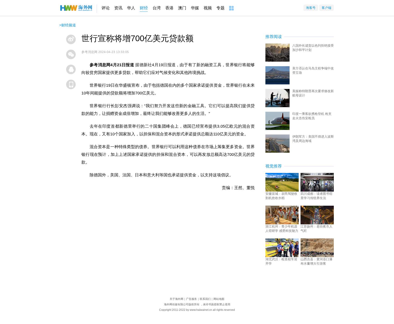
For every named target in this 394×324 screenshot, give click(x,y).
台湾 (157, 8)
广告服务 (191, 299)
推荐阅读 (273, 37)
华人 (131, 8)
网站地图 (218, 299)
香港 (169, 8)
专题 (220, 8)
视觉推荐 (273, 166)
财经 (144, 8)
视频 (208, 8)
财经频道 (68, 25)
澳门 (182, 8)
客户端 (326, 8)
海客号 (311, 8)
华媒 (195, 8)
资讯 (118, 8)
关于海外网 (176, 299)
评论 (105, 8)
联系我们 (205, 299)
